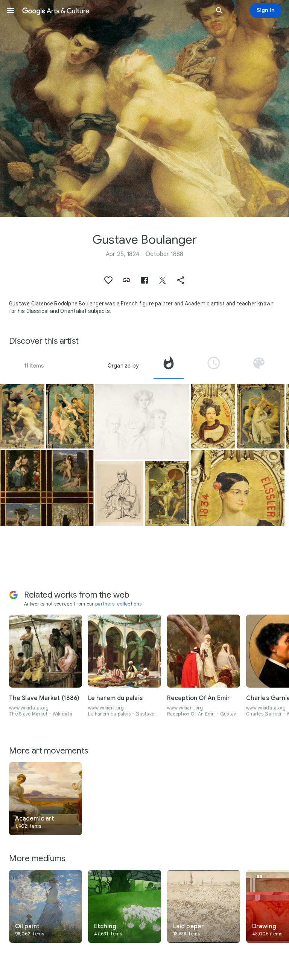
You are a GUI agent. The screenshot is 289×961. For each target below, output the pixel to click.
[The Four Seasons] (47, 488)
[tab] (169, 365)
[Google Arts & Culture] (115, 10)
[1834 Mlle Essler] (237, 488)
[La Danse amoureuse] (70, 416)
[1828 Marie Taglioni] (213, 416)
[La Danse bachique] (22, 416)
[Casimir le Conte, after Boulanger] (119, 493)
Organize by (123, 365)
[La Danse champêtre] (261, 416)
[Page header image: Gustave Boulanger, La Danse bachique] (144, 108)
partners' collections (118, 604)
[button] (11, 11)
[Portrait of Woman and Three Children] (142, 422)
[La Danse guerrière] (167, 493)
